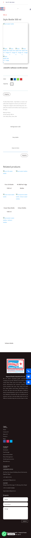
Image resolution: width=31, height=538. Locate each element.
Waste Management (8, 457)
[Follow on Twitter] (25, 2)
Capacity (5, 83)
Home (4, 429)
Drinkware (5, 450)
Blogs (4, 438)
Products (5, 436)
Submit (25, 521)
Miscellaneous (6, 461)
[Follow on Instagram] (27, 2)
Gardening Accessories (8, 459)
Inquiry (7, 94)
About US (5, 434)
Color (4, 79)
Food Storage (6, 452)
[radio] (11, 79)
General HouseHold (7, 454)
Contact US (6, 432)
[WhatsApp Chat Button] (4, 533)
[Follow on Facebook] (23, 2)
